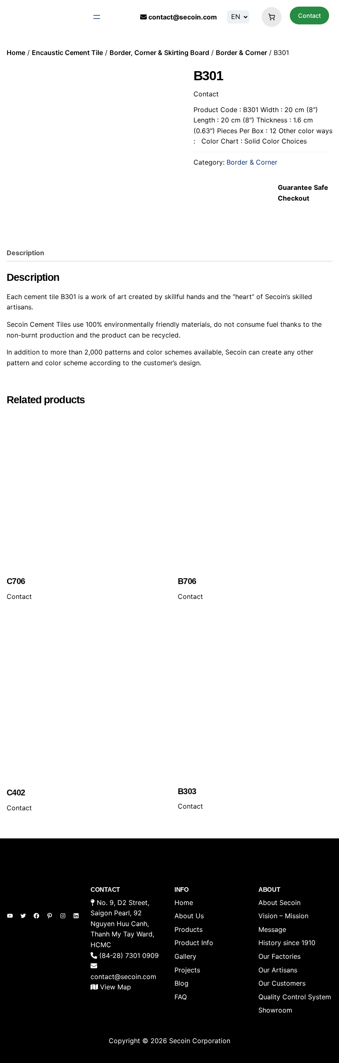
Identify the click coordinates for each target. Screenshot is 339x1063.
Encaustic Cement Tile (67, 52)
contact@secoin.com (182, 17)
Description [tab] (25, 253)
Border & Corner (241, 52)
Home (16, 52)
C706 (16, 581)
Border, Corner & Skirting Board (159, 52)
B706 (187, 581)
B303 (187, 791)
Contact (309, 15)
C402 (16, 792)
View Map (115, 987)
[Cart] (269, 17)
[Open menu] (97, 17)
